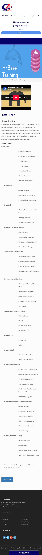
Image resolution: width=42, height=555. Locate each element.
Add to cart (7, 479)
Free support (24, 519)
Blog (4, 522)
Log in (21, 29)
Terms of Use (25, 524)
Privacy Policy (25, 522)
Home (4, 80)
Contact (5, 524)
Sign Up (21, 32)
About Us (5, 519)
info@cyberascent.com (12, 507)
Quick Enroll (24, 553)
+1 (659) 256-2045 (9, 504)
